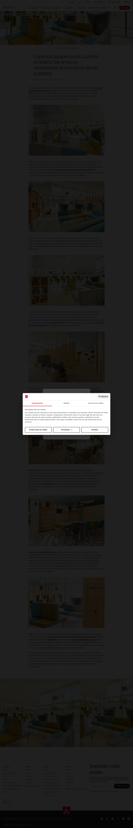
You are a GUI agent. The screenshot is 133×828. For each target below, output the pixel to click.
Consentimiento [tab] (37, 403)
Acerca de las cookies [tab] (95, 403)
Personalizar (65, 430)
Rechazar (95, 430)
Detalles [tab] (66, 403)
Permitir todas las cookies (38, 430)
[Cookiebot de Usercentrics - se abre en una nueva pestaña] (99, 396)
